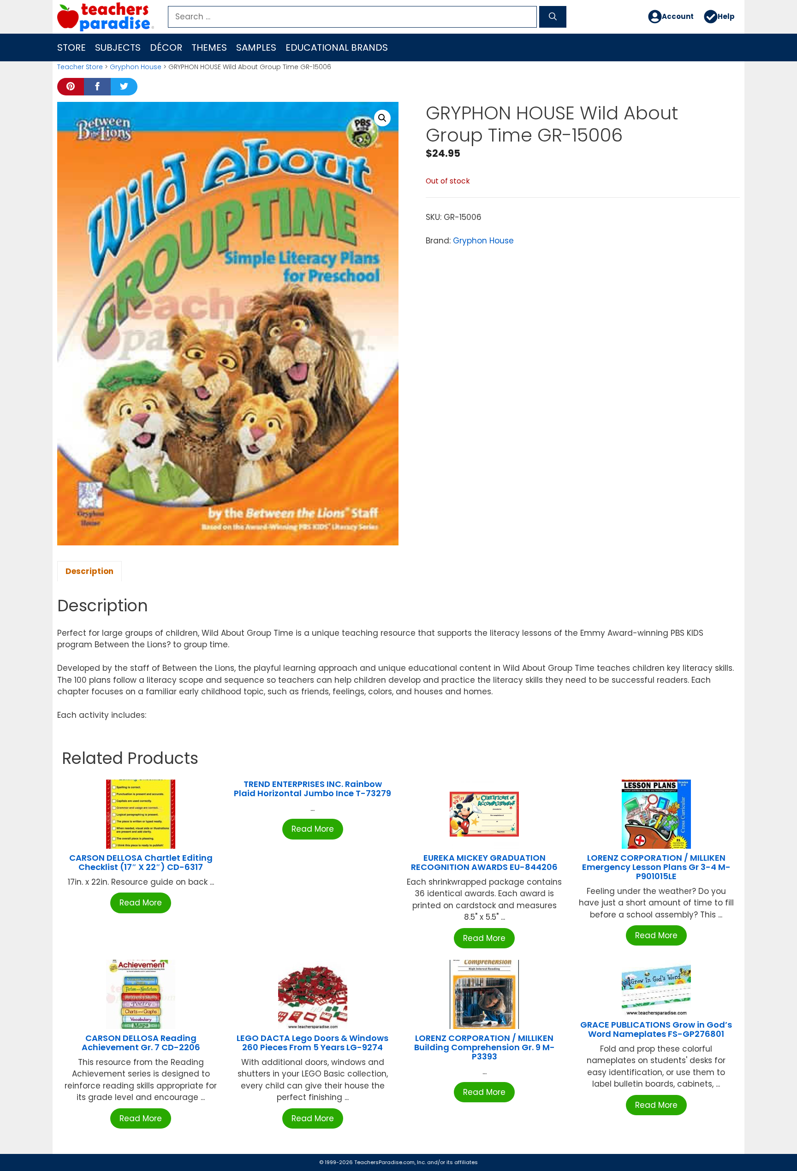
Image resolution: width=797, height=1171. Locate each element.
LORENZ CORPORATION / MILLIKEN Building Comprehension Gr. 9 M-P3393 (484, 1047)
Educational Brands (336, 47)
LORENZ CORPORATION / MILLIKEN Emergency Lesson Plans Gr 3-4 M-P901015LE (656, 867)
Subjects (118, 47)
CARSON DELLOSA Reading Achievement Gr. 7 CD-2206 (141, 1042)
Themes (209, 47)
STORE (71, 47)
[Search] (552, 17)
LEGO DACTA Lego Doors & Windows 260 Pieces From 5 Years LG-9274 (312, 1042)
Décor (166, 47)
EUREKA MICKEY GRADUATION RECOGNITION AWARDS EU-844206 (484, 862)
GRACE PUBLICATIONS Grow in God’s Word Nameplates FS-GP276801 (656, 1029)
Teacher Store (80, 66)
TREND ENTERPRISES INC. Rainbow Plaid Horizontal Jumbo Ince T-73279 (312, 788)
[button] (382, 118)
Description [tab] (89, 571)
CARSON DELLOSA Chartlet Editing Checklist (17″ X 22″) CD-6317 (141, 862)
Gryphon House (135, 66)
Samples (256, 47)
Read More (140, 902)
